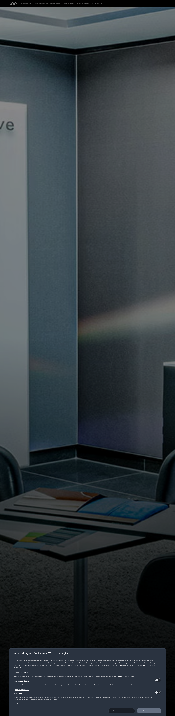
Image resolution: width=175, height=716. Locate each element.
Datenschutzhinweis (143, 665)
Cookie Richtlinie (124, 665)
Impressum (17, 667)
